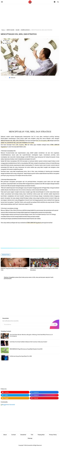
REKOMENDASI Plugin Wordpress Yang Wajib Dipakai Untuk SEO (26, 349)
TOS (32, 434)
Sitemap (30, 438)
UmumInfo (30, 445)
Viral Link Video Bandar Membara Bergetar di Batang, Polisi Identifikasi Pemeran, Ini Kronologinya (31, 335)
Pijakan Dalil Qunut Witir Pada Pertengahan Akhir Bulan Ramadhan (44, 269)
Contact (13, 434)
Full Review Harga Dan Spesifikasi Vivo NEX (21, 356)
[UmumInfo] (30, 2)
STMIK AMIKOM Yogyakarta (33, 222)
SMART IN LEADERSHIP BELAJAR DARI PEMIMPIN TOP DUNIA (17, 142)
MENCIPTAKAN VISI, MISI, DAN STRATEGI (13, 140)
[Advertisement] (30, 16)
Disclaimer (23, 434)
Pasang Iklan (41, 434)
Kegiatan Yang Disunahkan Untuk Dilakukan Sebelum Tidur (14, 269)
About (5, 434)
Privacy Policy (53, 434)
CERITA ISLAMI (7, 43)
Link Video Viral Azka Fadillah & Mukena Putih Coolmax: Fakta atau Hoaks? (28, 341)
